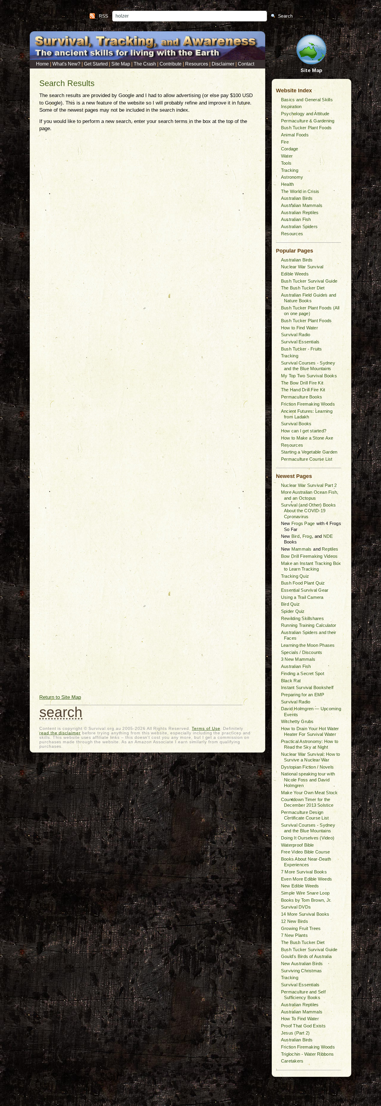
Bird (295, 536)
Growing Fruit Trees (301, 928)
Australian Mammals (301, 205)
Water (287, 155)
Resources (196, 63)
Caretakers (292, 1060)
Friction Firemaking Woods (308, 403)
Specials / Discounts (301, 652)
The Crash (145, 63)
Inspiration (291, 106)
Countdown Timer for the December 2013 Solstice (307, 802)
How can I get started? (303, 430)
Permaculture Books (301, 396)
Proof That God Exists (303, 1025)
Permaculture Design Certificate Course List (305, 815)
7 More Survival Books (304, 871)
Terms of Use (206, 728)
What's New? (66, 63)
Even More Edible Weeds (306, 878)
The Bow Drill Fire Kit (302, 382)
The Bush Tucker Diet (303, 287)
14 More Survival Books (305, 914)
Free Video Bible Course (305, 851)
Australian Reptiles (300, 212)
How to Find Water (299, 327)
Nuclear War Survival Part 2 (309, 485)
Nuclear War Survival (302, 266)
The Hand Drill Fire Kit (303, 389)
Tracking (289, 170)
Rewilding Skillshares (302, 618)
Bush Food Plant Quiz (303, 582)
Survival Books (296, 423)
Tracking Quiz (295, 576)
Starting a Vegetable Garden (309, 451)
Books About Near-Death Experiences (306, 861)
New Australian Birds (302, 963)
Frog (307, 536)
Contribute (171, 63)
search (60, 712)
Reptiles (330, 549)
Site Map (120, 63)
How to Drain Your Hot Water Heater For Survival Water (310, 731)
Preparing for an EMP (302, 694)
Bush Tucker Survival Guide (309, 280)
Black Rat (291, 680)
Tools (286, 163)
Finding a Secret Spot (302, 673)
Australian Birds (297, 198)
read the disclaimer (60, 733)
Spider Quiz (293, 611)
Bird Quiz (290, 604)
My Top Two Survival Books (309, 375)
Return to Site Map (60, 697)
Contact (246, 63)
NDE (328, 536)
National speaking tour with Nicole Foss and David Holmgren (308, 779)
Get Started (96, 63)
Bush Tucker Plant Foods (306, 127)
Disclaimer (223, 63)
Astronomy (292, 177)
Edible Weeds (295, 273)
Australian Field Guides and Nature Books (308, 297)
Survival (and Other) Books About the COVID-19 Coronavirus (308, 510)
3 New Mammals (298, 659)
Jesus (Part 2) (295, 1032)
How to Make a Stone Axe (307, 437)
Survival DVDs (296, 906)
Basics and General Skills (307, 99)
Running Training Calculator (308, 625)
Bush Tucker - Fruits (301, 348)
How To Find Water (300, 1018)
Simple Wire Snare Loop (305, 892)
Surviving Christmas (301, 970)
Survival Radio (295, 334)
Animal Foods (295, 134)
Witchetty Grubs (297, 721)
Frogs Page (303, 523)
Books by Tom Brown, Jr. (306, 900)
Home (42, 63)
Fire (285, 141)
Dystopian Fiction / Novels (307, 766)
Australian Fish (296, 219)
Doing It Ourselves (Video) (307, 837)
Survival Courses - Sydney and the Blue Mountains (308, 365)
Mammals (301, 549)
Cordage (289, 148)
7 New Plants (294, 935)
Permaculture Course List (306, 459)
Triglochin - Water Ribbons (307, 1054)
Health (287, 184)
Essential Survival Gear (305, 590)
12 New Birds (294, 921)
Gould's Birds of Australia (306, 956)
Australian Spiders (299, 226)
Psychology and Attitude (305, 113)
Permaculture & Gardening (308, 120)
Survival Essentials (300, 341)
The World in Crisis (300, 191)
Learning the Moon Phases (308, 645)
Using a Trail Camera (302, 597)
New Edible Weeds (300, 885)
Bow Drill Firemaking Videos (309, 556)
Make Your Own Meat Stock (309, 792)
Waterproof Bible (297, 845)
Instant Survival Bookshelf (307, 687)
